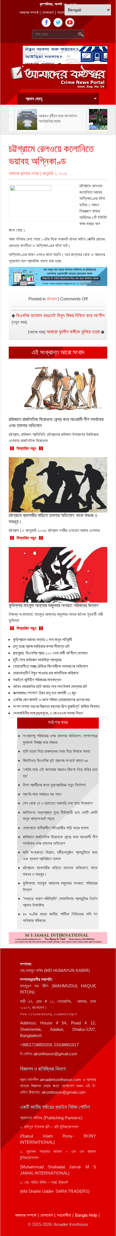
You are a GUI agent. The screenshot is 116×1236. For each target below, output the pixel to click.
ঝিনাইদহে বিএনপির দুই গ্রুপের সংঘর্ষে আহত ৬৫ (55, 760)
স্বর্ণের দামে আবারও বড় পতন (42, 794)
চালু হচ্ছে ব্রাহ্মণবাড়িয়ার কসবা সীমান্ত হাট (41, 646)
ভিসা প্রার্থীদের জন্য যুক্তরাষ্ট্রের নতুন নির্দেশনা (54, 784)
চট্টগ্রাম (52, 298)
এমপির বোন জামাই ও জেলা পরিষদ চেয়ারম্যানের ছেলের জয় (51, 699)
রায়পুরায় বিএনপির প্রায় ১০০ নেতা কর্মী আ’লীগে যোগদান (50, 653)
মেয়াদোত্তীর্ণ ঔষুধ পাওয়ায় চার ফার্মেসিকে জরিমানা (46, 673)
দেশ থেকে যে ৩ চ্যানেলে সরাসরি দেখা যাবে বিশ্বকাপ (57, 803)
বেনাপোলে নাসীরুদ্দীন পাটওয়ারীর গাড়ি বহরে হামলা (56, 827)
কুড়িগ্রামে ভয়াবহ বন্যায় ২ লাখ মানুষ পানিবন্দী (42, 639)
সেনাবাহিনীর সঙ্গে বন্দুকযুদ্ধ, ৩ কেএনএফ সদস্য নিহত (48, 713)
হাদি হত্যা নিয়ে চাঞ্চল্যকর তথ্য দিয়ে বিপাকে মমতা (56, 751)
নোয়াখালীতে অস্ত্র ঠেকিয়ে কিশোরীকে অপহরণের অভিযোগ (50, 666)
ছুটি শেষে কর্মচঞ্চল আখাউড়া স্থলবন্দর (37, 659)
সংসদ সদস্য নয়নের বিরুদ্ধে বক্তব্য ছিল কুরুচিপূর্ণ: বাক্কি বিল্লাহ (56, 706)
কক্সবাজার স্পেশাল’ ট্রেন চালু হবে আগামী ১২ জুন (44, 692)
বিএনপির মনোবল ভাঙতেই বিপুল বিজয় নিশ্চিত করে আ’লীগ (60, 315)
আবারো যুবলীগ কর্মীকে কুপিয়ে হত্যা (73, 332)
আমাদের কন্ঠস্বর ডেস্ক (24, 173)
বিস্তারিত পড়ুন (26, 448)
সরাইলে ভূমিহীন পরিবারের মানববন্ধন (37, 679)
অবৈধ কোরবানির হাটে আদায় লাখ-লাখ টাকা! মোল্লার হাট (50, 686)
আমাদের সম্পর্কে (28, 12)
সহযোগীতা (63, 12)
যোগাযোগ (47, 12)
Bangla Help (86, 1215)
